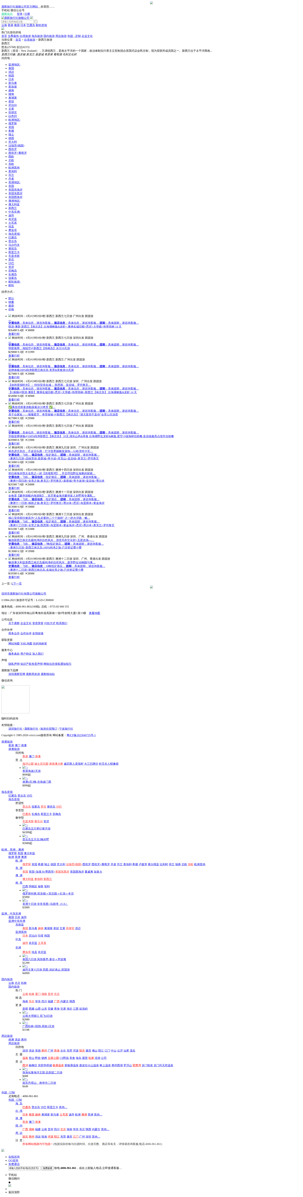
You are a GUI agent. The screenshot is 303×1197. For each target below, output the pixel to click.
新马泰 (12, 82)
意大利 (12, 141)
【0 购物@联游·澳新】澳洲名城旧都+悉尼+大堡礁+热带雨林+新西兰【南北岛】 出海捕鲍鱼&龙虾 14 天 (72, 392)
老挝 (11, 101)
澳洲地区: (14, 200)
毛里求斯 (14, 255)
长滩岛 (12, 274)
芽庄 (11, 259)
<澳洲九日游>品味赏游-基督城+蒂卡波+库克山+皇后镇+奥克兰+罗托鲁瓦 (53, 458)
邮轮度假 (41, 25)
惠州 (24, 1039)
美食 (72, 1057)
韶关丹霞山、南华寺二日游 (39, 1082)
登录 (19, 13)
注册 (27, 13)
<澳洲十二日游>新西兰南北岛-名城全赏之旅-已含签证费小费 (45, 569)
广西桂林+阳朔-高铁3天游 (38, 1026)
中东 (18, 939)
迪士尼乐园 (41, 763)
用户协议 (26, 653)
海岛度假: (14, 233)
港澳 (24, 745)
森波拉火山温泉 (89, 1065)
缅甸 (11, 94)
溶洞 (97, 1057)
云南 (4, 25)
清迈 (11, 71)
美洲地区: (14, 182)
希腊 (11, 130)
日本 (23, 25)
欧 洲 (18, 860)
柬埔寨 (12, 97)
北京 (17, 982)
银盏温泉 (58, 1065)
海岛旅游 (37, 36)
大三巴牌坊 (91, 763)
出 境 (18, 1110)
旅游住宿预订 (48, 728)
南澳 (11, 1039)
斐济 (11, 266)
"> (26, 767)
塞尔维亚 (153, 864)
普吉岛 (12, 241)
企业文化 (87, 36)
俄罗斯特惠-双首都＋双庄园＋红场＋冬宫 (48, 893)
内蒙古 (64, 1001)
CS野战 (64, 1057)
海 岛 (18, 1103)
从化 (63, 1050)
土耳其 (12, 222)
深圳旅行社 (15, 728)
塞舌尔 (38, 821)
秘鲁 (40, 886)
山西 (38, 1008)
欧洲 (11, 856)
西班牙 (12, 149)
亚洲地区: (14, 64)
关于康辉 (14, 623)
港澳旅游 (7, 741)
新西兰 (12, 208)
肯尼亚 (12, 219)
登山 (31, 1057)
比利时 (164, 864)
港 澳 (18, 1118)
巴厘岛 (31, 25)
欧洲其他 (14, 167)
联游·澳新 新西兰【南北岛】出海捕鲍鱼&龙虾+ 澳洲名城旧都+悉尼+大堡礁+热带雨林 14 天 (65, 326)
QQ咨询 (13, 1160)
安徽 (50, 1008)
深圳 (25, 1050)
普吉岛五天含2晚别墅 (35, 839)
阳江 (101, 1050)
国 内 (18, 1125)
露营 (85, 1057)
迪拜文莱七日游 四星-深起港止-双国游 (46, 969)
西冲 (25, 1065)
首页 (4, 36)
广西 (57, 1001)
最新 (11, 305)
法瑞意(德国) (16, 145)
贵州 (50, 994)
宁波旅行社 (66, 728)
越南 (11, 90)
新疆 (25, 1008)
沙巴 (11, 263)
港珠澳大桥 (56, 763)
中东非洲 (15, 913)
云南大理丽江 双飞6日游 (37, 1015)
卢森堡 (143, 864)
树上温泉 (105, 1065)
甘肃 (63, 1008)
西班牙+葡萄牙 (17, 152)
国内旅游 (49, 36)
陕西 (72, 1001)
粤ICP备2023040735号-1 (81, 735)
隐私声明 (14, 663)
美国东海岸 (15, 189)
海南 (25, 1001)
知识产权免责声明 (31, 663)
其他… (63, 1107)
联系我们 (61, 623)
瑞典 (178, 864)
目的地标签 (40, 643)
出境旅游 (25, 36)
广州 (50, 1050)
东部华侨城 (45, 1065)
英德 (38, 1050)
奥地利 (12, 171)
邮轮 (11, 285)
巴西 (25, 886)
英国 (11, 127)
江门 (107, 1050)
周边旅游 (61, 36)
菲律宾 (12, 112)
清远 (17, 1039)
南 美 (18, 882)
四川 (44, 1001)
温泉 (25, 1057)
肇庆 (88, 1050)
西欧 (11, 156)
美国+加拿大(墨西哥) (42, 871)
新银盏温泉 (72, 1065)
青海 (57, 1008)
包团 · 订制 (8, 1092)
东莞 (69, 1050)
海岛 (78, 1057)
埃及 (11, 226)
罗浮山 (127, 1065)
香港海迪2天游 (31, 770)
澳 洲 (18, 875)
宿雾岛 (12, 278)
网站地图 (14, 643)
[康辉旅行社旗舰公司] (15, 17)
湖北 (69, 1008)
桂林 (24, 982)
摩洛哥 (12, 230)
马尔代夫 (14, 244)
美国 (11, 186)
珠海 (57, 1050)
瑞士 (11, 134)
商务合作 (14, 633)
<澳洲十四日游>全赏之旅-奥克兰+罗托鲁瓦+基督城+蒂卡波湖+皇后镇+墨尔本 (56, 480)
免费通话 (14, 1164)
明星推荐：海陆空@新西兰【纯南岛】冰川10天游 (39, 348)
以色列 (12, 116)
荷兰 (171, 864)
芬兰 (11, 174)
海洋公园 (28, 763)
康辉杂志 (7, 13)
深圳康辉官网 (16, 674)
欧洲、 (5, 849)
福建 (50, 1001)
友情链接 (37, 633)
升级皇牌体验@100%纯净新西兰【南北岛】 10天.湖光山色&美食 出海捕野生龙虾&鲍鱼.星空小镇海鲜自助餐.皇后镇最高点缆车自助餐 (91, 436)
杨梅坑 (33, 1065)
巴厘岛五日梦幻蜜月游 (36, 828)
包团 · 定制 (74, 36)
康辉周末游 (33, 674)
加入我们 (37, 653)
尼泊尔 (12, 105)
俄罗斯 (12, 123)
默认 (11, 298)
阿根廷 (33, 886)
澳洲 (21, 849)
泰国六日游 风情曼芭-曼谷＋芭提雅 (44, 959)
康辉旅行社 (31, 728)
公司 (104, 1057)
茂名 (132, 1050)
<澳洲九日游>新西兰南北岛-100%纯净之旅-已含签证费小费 (45, 547)
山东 (44, 1008)
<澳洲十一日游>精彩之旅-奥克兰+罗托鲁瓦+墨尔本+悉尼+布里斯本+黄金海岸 (56, 503)
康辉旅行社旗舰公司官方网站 (19, 6)
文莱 (11, 108)
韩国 (11, 75)
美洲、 (14, 849)
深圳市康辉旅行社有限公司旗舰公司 (23, 593)
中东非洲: (14, 211)
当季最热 (13, 36)
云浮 (120, 1050)
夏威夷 (89, 871)
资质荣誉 (37, 623)
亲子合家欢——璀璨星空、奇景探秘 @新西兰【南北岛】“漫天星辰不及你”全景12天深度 (63, 414)
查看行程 (14, 333)
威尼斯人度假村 (73, 763)
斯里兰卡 (14, 252)
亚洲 (11, 920)
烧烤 (44, 1057)
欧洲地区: (14, 119)
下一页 (17, 583)
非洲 (18, 947)
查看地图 (94, 613)
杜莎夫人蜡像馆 (109, 763)
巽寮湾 (137, 1065)
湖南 (44, 994)
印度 (40, 935)
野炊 (38, 1057)
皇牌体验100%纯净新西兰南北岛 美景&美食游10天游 (41, 370)
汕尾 (126, 1050)
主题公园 (53, 1057)
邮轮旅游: (14, 281)
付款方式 (49, 623)
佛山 (94, 1050)
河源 (76, 1050)
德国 (11, 138)
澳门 (17, 745)
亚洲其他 (21, 931)
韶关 (82, 1050)
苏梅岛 (12, 270)
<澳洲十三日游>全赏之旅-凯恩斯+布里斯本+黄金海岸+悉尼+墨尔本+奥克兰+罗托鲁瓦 (61, 525)
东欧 (11, 163)
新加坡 (12, 86)
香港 (10, 25)
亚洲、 (5, 913)
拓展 (91, 1057)
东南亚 (19, 924)
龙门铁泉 (147, 1065)
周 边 (18, 1132)
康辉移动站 (48, 674)
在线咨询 (14, 1156)
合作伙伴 (26, 633)
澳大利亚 (14, 204)
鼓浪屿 (83, 1008)
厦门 (38, 994)
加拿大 (98, 871)
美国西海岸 (15, 197)
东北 (31, 1001)
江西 (76, 1008)
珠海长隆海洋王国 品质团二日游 (42, 1072)
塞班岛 (12, 248)
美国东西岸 (15, 193)
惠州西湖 (117, 1065)
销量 (11, 302)
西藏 (31, 1008)
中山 (113, 1050)
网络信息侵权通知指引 (57, 663)
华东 (38, 1001)
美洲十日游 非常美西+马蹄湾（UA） (45, 903)
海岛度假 (7, 791)
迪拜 (11, 215)
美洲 (17, 856)
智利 (47, 886)
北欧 (11, 160)
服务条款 (14, 653)
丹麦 (11, 178)
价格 (11, 309)
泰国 (17, 25)
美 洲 (18, 868)
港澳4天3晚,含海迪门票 (36, 781)
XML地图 (26, 643)
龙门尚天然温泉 (163, 1065)
